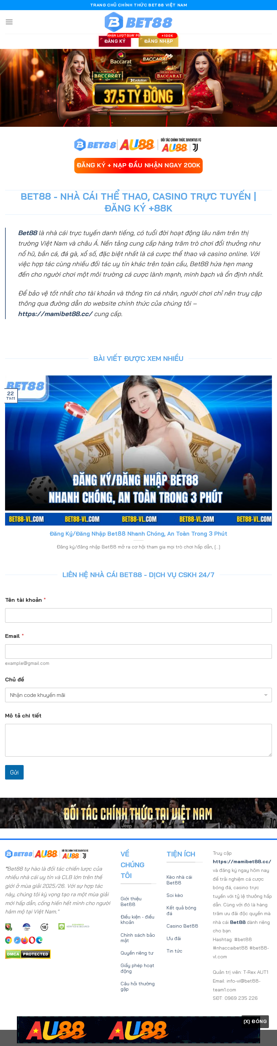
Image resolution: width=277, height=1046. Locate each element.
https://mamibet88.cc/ (55, 314)
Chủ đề (14, 679)
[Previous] (8, 467)
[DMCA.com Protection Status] (28, 953)
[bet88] (138, 22)
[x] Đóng (255, 1021)
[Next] (269, 467)
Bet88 (27, 233)
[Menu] (9, 21)
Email (14, 636)
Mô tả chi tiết (23, 715)
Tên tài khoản (25, 600)
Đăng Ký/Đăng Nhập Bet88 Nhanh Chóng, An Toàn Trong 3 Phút (138, 533)
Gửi (14, 772)
